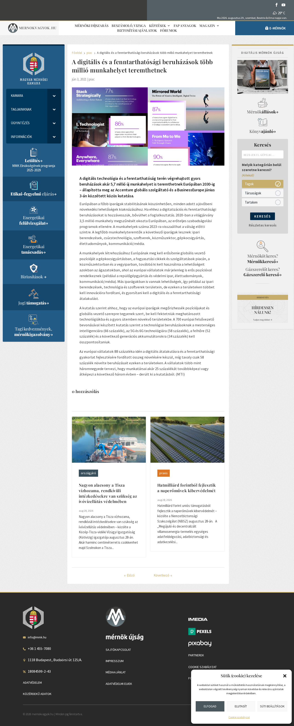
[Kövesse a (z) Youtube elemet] (283, 5)
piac (92, 79)
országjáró (88, 473)
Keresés (262, 216)
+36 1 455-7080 (39, 648)
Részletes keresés (263, 225)
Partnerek (196, 655)
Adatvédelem (32, 682)
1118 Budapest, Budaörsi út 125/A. (55, 659)
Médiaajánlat (116, 672)
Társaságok (253, 193)
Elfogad (210, 706)
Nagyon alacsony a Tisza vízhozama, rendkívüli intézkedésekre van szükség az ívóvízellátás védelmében (108, 493)
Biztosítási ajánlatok (137, 31)
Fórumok (168, 31)
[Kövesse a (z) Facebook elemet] (276, 5)
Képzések (157, 26)
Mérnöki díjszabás (91, 26)
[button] (285, 676)
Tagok (249, 184)
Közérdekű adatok (37, 694)
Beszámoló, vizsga (129, 26)
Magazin (207, 26)
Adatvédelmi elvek (119, 684)
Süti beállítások (272, 706)
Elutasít (241, 706)
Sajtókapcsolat (118, 650)
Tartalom (251, 202)
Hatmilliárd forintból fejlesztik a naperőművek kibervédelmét (186, 487)
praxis (163, 473)
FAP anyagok (185, 26)
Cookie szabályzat (239, 717)
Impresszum (115, 661)
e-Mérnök (277, 28)
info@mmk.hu (37, 637)
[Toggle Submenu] (54, 96)
